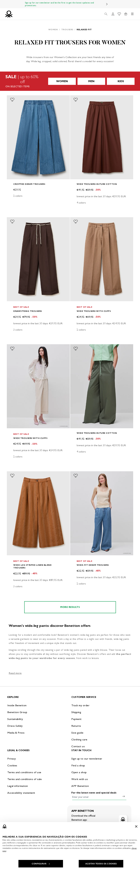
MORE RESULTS (70, 607)
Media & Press (16, 732)
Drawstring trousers (27, 311)
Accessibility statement (21, 792)
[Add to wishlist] (12, 100)
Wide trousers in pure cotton (97, 184)
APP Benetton (80, 786)
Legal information (17, 786)
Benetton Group (17, 712)
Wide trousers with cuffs (94, 311)
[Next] (107, 4)
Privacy (11, 758)
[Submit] (123, 796)
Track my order (80, 705)
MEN (91, 81)
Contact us (78, 746)
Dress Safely (15, 725)
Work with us (79, 779)
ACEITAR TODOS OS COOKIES (101, 863)
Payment (76, 719)
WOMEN (62, 81)
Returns (76, 725)
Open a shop (79, 772)
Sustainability (15, 719)
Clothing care (79, 739)
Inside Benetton (17, 705)
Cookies (12, 765)
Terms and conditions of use (24, 772)
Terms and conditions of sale (24, 779)
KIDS (121, 81)
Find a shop (78, 765)
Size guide (77, 732)
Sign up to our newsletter (86, 758)
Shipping (76, 712)
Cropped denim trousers (29, 184)
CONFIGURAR (39, 863)
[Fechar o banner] (136, 826)
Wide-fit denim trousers (93, 565)
